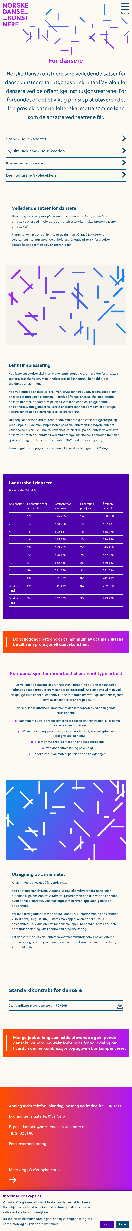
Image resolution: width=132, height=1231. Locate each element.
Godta (106, 1224)
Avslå (122, 1224)
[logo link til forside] (15, 25)
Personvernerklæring (27, 1143)
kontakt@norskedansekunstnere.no (55, 1126)
